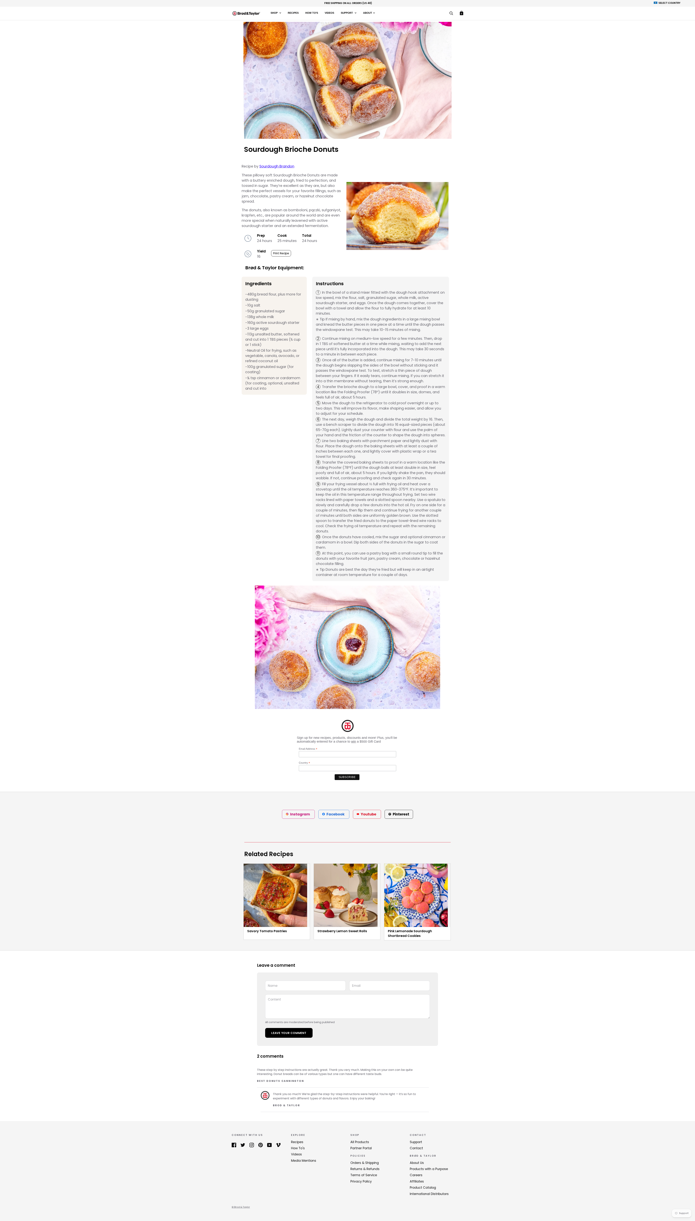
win (353, 741)
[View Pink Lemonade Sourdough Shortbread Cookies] (417, 895)
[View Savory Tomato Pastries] (277, 895)
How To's (311, 13)
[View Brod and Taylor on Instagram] (251, 1145)
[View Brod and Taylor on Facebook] (234, 1145)
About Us (417, 1163)
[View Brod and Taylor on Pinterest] (260, 1145)
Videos (329, 13)
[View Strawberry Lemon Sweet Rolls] (347, 895)
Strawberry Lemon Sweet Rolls (342, 931)
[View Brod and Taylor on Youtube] (269, 1145)
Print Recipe (281, 253)
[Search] (451, 13)
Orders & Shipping (364, 1163)
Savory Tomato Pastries (267, 931)
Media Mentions (303, 1160)
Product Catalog (423, 1187)
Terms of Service (363, 1175)
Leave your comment (288, 1033)
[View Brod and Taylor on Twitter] (243, 1145)
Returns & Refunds (365, 1169)
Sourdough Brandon (276, 166)
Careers (416, 1175)
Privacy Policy (361, 1181)
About (367, 13)
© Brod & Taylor (241, 1207)
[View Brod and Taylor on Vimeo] (278, 1145)
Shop (274, 13)
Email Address (308, 749)
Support (347, 13)
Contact (416, 1148)
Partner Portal (361, 1148)
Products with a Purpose (429, 1169)
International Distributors (429, 1194)
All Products (359, 1142)
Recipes (293, 13)
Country (304, 762)
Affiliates (417, 1181)
